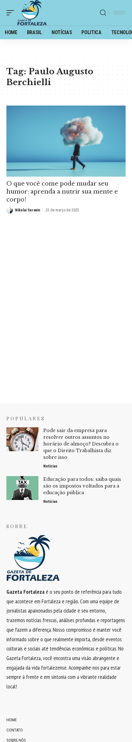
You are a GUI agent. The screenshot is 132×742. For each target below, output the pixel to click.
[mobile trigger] (11, 13)
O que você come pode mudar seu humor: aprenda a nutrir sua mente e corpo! (62, 191)
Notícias (50, 466)
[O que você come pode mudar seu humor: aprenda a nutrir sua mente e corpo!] (66, 141)
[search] (103, 13)
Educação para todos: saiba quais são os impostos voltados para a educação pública (82, 486)
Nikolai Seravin (27, 210)
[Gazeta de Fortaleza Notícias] (32, 13)
